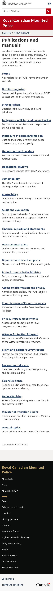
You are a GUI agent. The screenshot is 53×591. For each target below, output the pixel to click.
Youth (5, 549)
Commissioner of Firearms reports (24, 303)
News (4, 485)
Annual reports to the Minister (21, 272)
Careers (6, 501)
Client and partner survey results (23, 349)
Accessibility (10, 194)
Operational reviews (15, 166)
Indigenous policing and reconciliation (26, 120)
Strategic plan (11, 104)
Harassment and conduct (18, 151)
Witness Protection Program (20, 334)
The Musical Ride (10, 567)
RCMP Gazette (9, 561)
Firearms (6, 525)
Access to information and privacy (23, 287)
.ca (6, 32)
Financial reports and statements (23, 229)
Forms (6, 73)
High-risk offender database (15, 537)
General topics (11, 427)
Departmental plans (15, 244)
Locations (6, 513)
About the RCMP (22, 32)
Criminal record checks (13, 507)
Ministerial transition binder (20, 412)
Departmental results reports (21, 260)
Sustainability (11, 179)
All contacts (7, 479)
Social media (8, 578)
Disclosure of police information (22, 136)
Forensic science (12, 381)
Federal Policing (12, 396)
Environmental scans (15, 365)
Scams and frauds (10, 531)
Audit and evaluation (15, 210)
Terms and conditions (12, 584)
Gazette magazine (13, 89)
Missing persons (10, 519)
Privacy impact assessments (20, 318)
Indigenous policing (11, 543)
